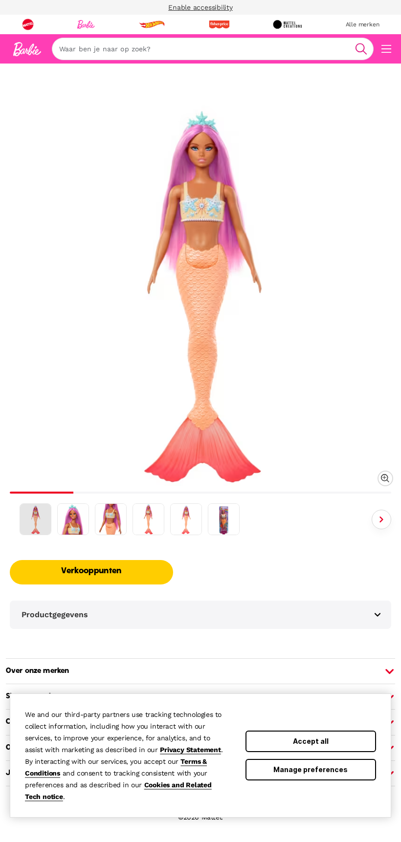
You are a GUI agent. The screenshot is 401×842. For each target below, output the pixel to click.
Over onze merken (37, 671)
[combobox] (213, 49)
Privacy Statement (190, 750)
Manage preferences (310, 769)
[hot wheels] (151, 24)
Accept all (311, 741)
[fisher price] (219, 24)
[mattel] (28, 24)
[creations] (287, 24)
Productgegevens (55, 614)
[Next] (381, 519)
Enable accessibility (200, 7)
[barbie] (86, 24)
